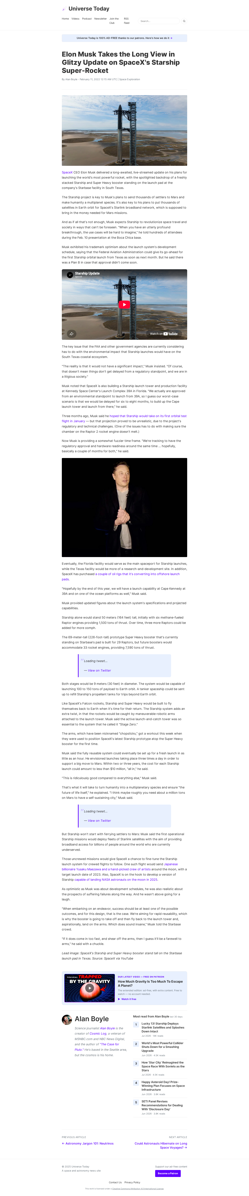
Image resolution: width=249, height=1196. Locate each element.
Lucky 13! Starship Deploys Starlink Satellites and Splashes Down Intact (163, 1027)
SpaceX (67, 172)
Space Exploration (129, 79)
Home (65, 18)
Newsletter (100, 18)
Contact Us (115, 1182)
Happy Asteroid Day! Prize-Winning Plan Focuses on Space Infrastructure (163, 1085)
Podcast (87, 18)
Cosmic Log (98, 1033)
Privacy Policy (132, 1182)
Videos (75, 18)
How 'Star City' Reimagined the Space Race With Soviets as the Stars (163, 1066)
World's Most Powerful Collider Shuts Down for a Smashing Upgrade (162, 1046)
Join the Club (114, 20)
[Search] (184, 21)
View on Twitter (99, 670)
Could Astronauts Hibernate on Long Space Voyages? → (161, 1145)
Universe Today (89, 8)
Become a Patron (168, 1173)
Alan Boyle (71, 79)
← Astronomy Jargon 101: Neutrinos (87, 1143)
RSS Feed (126, 20)
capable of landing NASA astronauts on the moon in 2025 (116, 879)
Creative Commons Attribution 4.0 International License (138, 1189)
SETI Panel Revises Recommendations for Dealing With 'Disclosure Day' (162, 1105)
